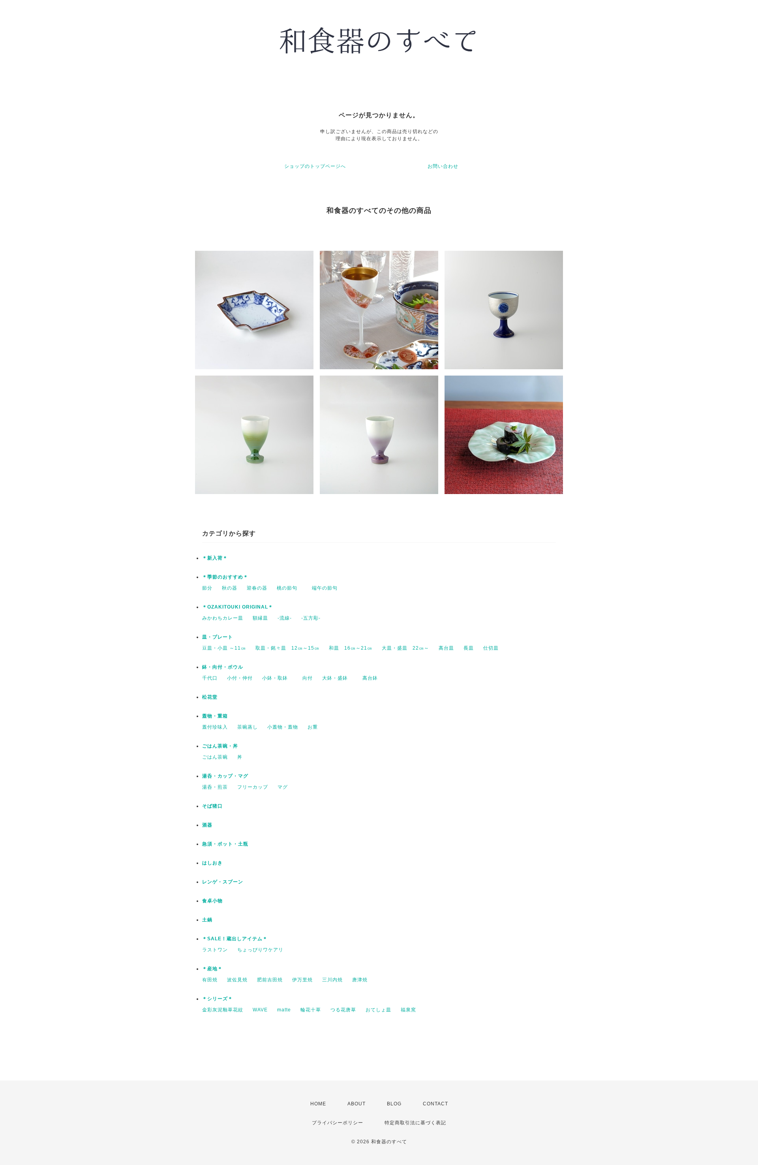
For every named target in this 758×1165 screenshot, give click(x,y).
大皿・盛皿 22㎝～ (405, 648)
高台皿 (446, 648)
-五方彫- (311, 618)
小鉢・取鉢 (277, 678)
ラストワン (215, 950)
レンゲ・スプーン (222, 882)
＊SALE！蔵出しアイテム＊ (235, 938)
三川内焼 (332, 980)
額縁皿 (260, 618)
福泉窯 (408, 1010)
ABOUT (356, 1104)
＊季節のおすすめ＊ (225, 577)
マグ (283, 787)
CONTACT (435, 1104)
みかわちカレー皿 (222, 618)
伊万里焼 (302, 980)
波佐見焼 (237, 980)
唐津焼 (360, 980)
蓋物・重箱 (215, 716)
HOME (318, 1104)
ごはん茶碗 (215, 757)
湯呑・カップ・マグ (225, 776)
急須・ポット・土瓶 (225, 844)
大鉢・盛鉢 (337, 678)
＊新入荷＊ (215, 558)
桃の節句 (289, 588)
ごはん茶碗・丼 (220, 746)
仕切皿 (491, 648)
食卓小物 (212, 901)
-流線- (285, 618)
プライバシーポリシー (337, 1123)
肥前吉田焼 (270, 980)
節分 (207, 588)
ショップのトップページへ (315, 166)
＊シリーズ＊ (217, 999)
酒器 (207, 825)
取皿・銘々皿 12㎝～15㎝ (287, 648)
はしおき (212, 863)
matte (284, 1010)
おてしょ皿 (378, 1010)
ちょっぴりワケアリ (260, 950)
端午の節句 (325, 588)
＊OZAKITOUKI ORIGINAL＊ (237, 607)
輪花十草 (310, 1010)
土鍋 (207, 920)
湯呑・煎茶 (215, 787)
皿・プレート (217, 637)
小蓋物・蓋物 (282, 727)
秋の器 (229, 588)
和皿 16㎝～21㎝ (350, 648)
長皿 (468, 648)
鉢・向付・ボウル (222, 667)
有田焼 (210, 980)
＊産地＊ (212, 968)
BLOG (394, 1104)
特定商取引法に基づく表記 (415, 1123)
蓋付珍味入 (215, 727)
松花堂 (210, 697)
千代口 (210, 678)
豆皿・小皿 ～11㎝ (224, 648)
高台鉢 (370, 678)
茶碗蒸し (247, 727)
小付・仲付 (240, 678)
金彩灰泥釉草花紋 (222, 1010)
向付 (307, 678)
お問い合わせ (443, 166)
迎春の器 (257, 588)
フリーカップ (252, 787)
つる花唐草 (343, 1010)
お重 (313, 727)
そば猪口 (212, 806)
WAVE (260, 1010)
